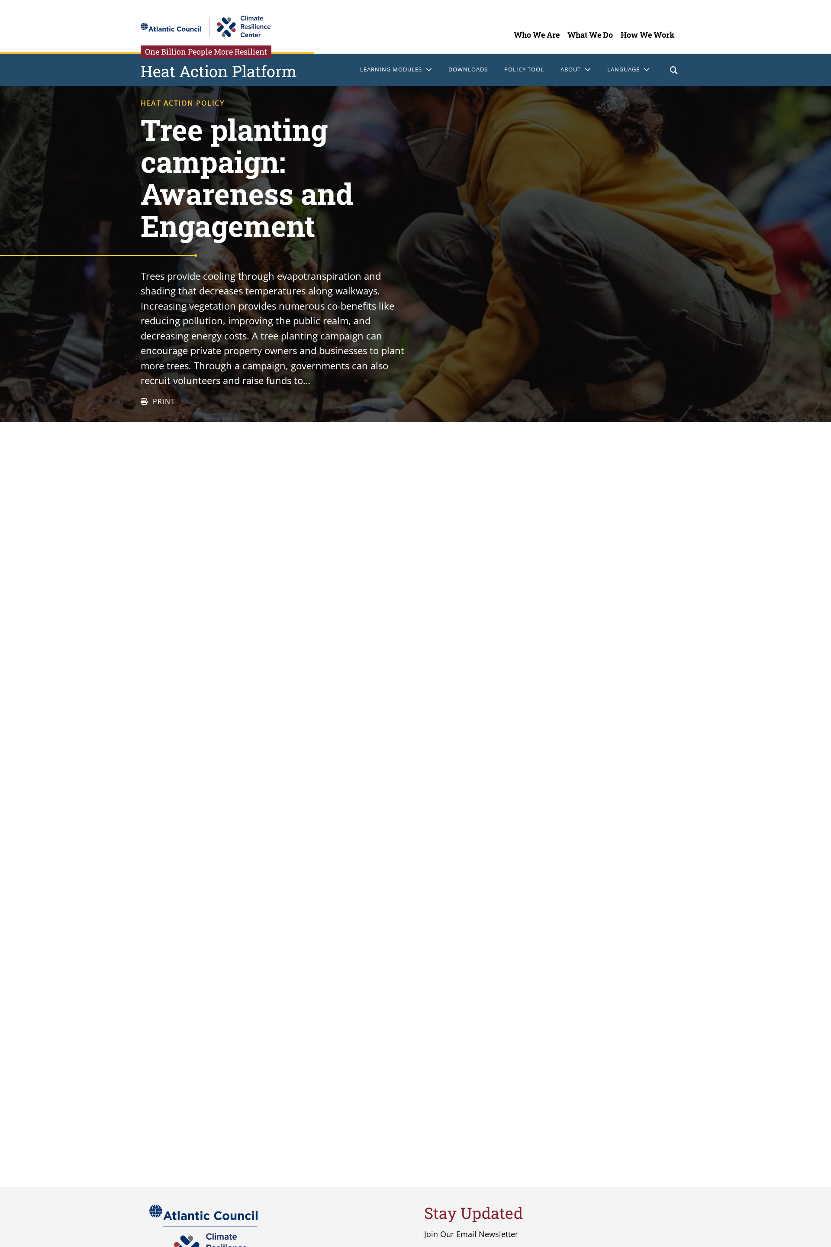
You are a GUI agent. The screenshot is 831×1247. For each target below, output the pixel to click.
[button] (674, 71)
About (570, 69)
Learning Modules (391, 69)
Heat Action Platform (219, 71)
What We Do (590, 34)
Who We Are (537, 34)
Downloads (468, 69)
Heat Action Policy (182, 103)
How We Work (648, 34)
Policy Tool (524, 69)
